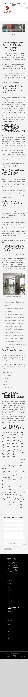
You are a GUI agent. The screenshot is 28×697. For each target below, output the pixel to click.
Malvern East (22, 481)
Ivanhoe (15, 477)
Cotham (3, 463)
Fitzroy (3, 466)
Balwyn (14, 437)
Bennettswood (16, 440)
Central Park (22, 457)
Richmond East (16, 494)
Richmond (9, 494)
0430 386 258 (13, 3)
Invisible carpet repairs (14, 569)
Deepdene (4, 465)
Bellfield (9, 440)
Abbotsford (4, 432)
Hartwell (15, 469)
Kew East (4, 481)
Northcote (4, 490)
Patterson (4, 492)
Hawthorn (4, 508)
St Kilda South (16, 499)
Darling (14, 463)
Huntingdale (9, 477)
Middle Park (15, 484)
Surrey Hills (9, 502)
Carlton (3, 454)
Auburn (21, 434)
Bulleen (21, 443)
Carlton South (16, 454)
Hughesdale (4, 477)
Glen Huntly (22, 466)
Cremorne (9, 463)
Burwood (22, 446)
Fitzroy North (10, 466)
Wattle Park (15, 508)
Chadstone (4, 460)
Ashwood (15, 434)
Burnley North (16, 446)
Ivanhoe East (22, 477)
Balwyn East (22, 437)
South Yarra (22, 497)
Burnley (8, 446)
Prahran (15, 492)
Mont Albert (22, 484)
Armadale (22, 432)
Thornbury (15, 505)
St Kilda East (9, 499)
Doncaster (15, 465)
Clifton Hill (9, 460)
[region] (13, 30)
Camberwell (15, 449)
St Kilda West (22, 499)
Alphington (15, 432)
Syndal (3, 505)
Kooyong (9, 481)
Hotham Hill (22, 475)
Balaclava (9, 437)
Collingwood (16, 460)
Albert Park (9, 432)
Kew (20, 479)
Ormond (21, 490)
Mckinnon (9, 484)
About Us (13, 563)
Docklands (9, 465)
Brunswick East (16, 443)
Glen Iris (9, 508)
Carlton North (10, 454)
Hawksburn (22, 469)
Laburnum (15, 481)
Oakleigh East (16, 490)
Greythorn (9, 469)
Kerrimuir (15, 479)
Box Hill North (10, 443)
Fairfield (21, 465)
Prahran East (22, 492)
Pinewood (9, 492)
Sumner (3, 502)
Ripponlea (9, 497)
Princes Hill (4, 494)
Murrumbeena (16, 487)
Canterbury (22, 452)
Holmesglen (9, 475)
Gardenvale (15, 466)
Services (14, 562)
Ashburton (9, 434)
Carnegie (21, 454)
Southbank (4, 499)
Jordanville (9, 479)
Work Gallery (13, 568)
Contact (14, 565)
